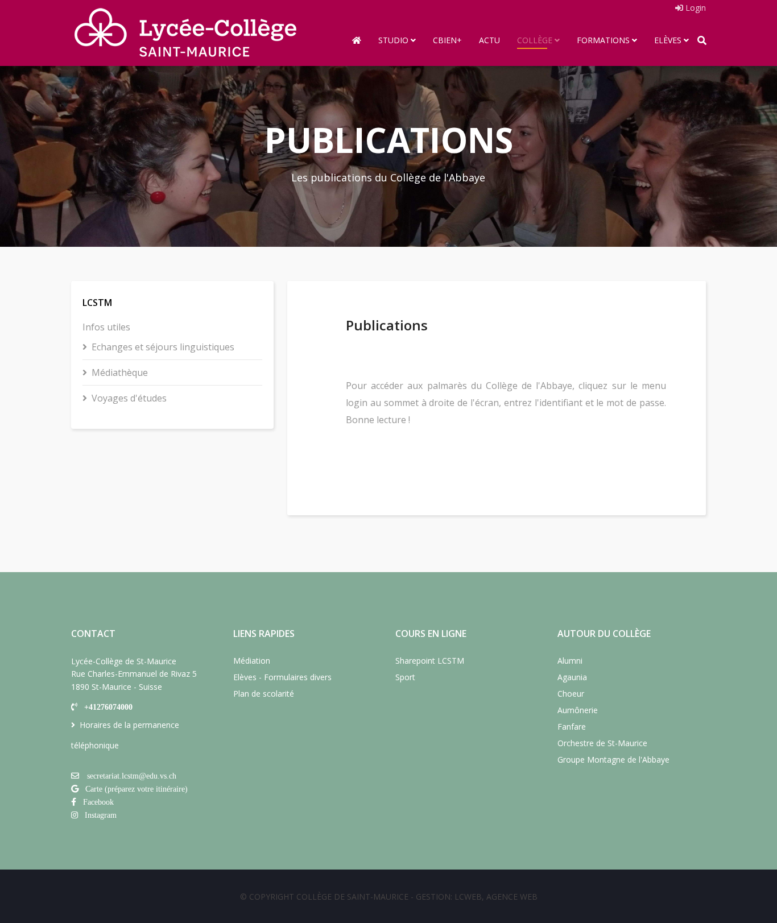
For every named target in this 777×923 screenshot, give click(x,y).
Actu (489, 40)
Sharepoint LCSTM (429, 660)
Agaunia (572, 677)
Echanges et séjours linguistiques (163, 347)
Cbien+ (447, 40)
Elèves (667, 40)
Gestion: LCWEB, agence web (477, 896)
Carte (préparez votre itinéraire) (136, 789)
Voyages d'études (129, 398)
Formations (603, 40)
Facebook (98, 802)
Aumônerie (577, 710)
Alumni (569, 660)
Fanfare (571, 726)
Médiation (251, 660)
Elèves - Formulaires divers (282, 677)
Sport (405, 677)
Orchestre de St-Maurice (602, 743)
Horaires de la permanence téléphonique (125, 735)
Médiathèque (120, 372)
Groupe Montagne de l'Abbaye (613, 759)
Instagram (101, 815)
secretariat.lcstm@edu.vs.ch (131, 776)
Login (694, 7)
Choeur (570, 693)
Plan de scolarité (263, 693)
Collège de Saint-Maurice (352, 896)
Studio (393, 40)
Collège (534, 40)
